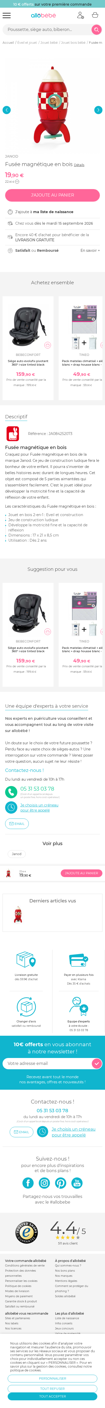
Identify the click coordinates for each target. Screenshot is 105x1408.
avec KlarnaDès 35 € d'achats (79, 979)
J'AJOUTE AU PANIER (81, 873)
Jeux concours (64, 1328)
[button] (7, 110)
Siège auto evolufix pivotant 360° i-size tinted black (28, 362)
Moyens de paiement (19, 1296)
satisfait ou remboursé (26, 1024)
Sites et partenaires (17, 1318)
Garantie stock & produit (21, 1301)
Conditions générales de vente (25, 1265)
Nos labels (11, 1323)
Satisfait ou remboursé (19, 1306)
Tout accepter (52, 1396)
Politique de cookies (18, 1286)
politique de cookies (25, 1370)
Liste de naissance (67, 1318)
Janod (11, 156)
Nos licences (13, 1328)
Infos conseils (63, 1323)
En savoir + (90, 250)
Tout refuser (52, 1389)
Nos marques (63, 1276)
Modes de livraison (17, 1291)
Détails (79, 165)
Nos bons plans (65, 1270)
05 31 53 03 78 (79, 1030)
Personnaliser (52, 1378)
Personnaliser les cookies (21, 1281)
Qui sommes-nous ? (68, 1265)
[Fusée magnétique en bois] (18, 914)
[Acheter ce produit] (47, 345)
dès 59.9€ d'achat (26, 977)
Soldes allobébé (65, 1296)
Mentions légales (66, 1281)
